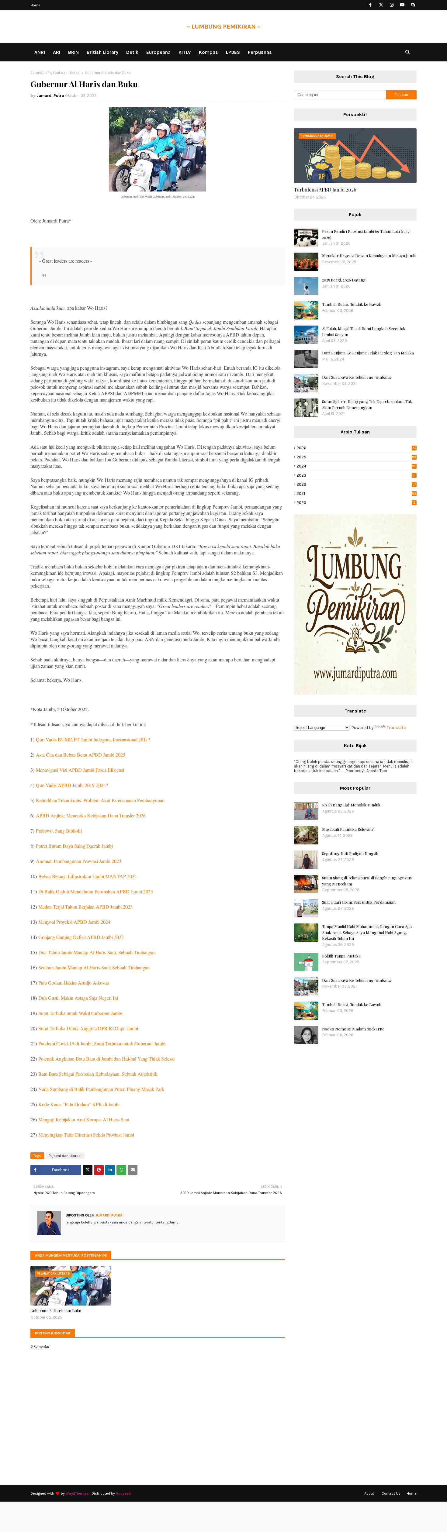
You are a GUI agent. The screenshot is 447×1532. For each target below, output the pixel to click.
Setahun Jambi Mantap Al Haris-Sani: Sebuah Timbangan (94, 967)
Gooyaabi (124, 1493)
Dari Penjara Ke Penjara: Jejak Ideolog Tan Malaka (368, 352)
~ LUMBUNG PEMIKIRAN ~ (224, 26)
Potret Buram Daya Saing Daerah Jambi (74, 846)
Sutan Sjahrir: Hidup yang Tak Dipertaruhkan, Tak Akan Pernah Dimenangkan (367, 404)
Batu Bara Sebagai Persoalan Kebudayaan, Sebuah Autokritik (97, 1074)
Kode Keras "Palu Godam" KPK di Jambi (79, 1104)
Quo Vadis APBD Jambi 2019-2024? (72, 785)
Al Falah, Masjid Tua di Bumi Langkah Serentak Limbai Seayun (363, 331)
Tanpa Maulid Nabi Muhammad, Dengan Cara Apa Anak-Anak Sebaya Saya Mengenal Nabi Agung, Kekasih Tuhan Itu (367, 932)
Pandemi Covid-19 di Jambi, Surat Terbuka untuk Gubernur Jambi (101, 1043)
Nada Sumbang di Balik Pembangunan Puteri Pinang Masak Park (101, 1089)
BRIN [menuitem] (73, 52)
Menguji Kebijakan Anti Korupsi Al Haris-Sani (83, 1119)
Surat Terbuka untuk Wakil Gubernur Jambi (80, 1013)
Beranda (37, 73)
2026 (356, 448)
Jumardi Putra (50, 95)
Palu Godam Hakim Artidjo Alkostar (73, 982)
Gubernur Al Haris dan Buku (55, 1310)
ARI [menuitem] (56, 52)
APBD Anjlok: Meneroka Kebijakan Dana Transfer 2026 (91, 815)
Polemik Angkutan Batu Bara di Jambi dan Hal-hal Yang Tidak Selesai (106, 1058)
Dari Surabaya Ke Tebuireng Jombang (356, 377)
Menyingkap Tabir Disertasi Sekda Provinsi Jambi (86, 1134)
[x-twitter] (381, 5)
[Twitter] (87, 1170)
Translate (396, 727)
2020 (356, 502)
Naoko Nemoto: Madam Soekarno (353, 1028)
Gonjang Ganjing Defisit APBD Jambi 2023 (81, 937)
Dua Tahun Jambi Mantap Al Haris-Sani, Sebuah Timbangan (97, 952)
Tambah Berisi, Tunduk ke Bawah (351, 304)
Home (35, 5)
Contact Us (391, 1493)
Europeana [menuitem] (158, 52)
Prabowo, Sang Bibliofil (59, 830)
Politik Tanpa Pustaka (341, 955)
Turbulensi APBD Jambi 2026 (325, 189)
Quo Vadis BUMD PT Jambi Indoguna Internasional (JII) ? (93, 739)
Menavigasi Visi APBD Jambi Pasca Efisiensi (80, 770)
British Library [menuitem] (102, 52)
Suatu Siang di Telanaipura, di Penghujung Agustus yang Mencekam (367, 880)
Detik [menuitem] (132, 52)
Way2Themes (77, 1493)
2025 (356, 457)
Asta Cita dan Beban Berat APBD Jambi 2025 (80, 754)
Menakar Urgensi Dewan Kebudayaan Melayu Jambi (369, 255)
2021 (356, 493)
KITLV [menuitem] (184, 52)
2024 (356, 466)
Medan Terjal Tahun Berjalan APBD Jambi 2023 (85, 906)
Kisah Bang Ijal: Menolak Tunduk (351, 804)
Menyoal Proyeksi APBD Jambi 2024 (74, 922)
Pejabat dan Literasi (64, 73)
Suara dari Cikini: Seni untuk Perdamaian (359, 902)
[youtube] (402, 5)
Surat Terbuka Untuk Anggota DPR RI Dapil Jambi (88, 1028)
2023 (356, 475)
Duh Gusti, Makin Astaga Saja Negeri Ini (78, 998)
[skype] (413, 5)
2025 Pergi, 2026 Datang (344, 279)
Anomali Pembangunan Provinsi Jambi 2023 (78, 861)
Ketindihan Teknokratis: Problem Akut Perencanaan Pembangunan (100, 800)
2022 (356, 484)
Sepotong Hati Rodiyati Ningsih (350, 853)
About (369, 1493)
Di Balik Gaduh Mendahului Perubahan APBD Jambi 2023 (95, 891)
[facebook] (370, 5)
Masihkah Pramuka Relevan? (348, 829)
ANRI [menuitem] (39, 52)
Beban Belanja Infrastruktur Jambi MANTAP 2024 (87, 876)
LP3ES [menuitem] (233, 52)
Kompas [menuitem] (208, 52)
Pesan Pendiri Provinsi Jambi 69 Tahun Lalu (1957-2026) (366, 234)
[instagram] (391, 5)
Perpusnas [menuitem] (260, 52)
